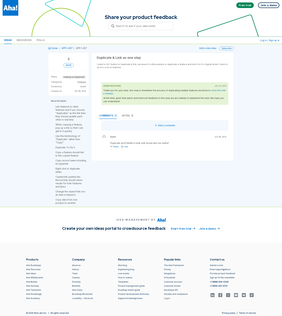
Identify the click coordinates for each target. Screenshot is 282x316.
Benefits (76, 286)
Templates (123, 282)
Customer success (173, 282)
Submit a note (216, 265)
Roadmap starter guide (129, 290)
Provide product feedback (222, 273)
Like (126, 146)
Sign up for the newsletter (222, 277)
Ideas (8, 40)
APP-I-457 (67, 48)
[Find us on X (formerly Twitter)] (228, 295)
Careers (76, 277)
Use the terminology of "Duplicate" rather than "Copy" (67, 139)
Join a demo (209, 228)
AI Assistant (169, 277)
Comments (107, 115)
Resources (24, 40)
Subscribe (227, 48)
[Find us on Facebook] (220, 295)
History (75, 269)
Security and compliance (176, 294)
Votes (127, 115)
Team (75, 273)
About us (76, 265)
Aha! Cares (77, 290)
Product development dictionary (133, 294)
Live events (123, 273)
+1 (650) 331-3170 (218, 286)
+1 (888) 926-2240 (219, 282)
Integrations (169, 273)
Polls (41, 40)
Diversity (76, 282)
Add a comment (166, 125)
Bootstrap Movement (82, 294)
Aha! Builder (31, 282)
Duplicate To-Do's (65, 147)
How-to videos (125, 277)
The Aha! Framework (174, 265)
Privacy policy (228, 313)
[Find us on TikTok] (251, 295)
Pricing (167, 269)
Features (82, 82)
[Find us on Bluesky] (243, 295)
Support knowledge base (130, 298)
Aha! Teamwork (33, 290)
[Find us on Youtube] (236, 295)
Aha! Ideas (31, 273)
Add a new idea (207, 48)
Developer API (171, 290)
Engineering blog (126, 269)
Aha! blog (122, 265)
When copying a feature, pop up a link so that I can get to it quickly (69, 127)
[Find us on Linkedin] (212, 295)
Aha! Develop (32, 286)
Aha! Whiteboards (34, 277)
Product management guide (131, 286)
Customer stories (172, 286)
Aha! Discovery (33, 269)
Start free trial (183, 228)
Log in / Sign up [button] (269, 40)
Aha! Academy (33, 298)
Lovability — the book (82, 298)
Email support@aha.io (220, 269)
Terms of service (247, 313)
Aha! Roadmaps (33, 265)
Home (54, 48)
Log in (167, 298)
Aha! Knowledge (34, 294)
